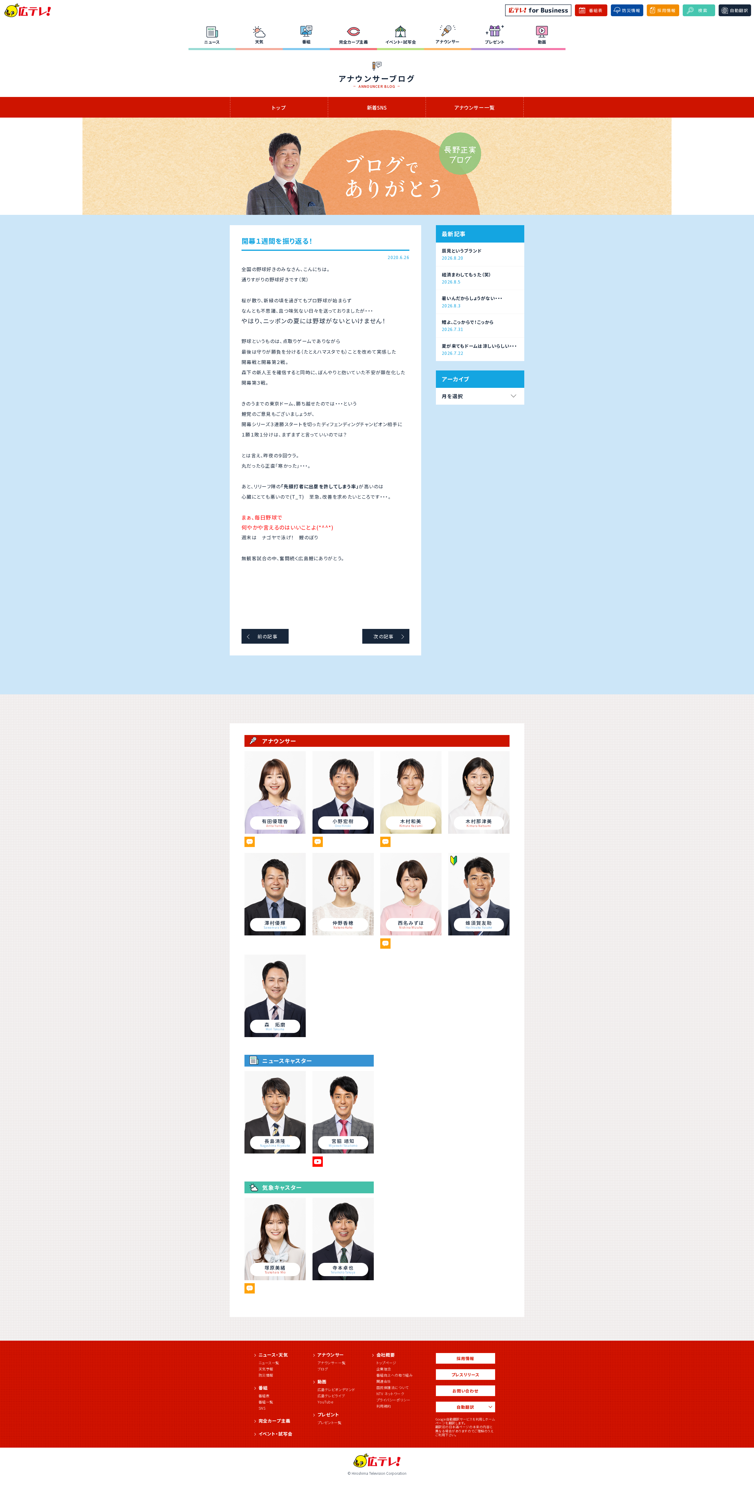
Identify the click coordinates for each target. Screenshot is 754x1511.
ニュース (212, 42)
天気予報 (266, 1368)
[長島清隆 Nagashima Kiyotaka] (275, 1151)
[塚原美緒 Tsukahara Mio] (275, 1278)
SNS (262, 1408)
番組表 (264, 1395)
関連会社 (383, 1381)
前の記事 (267, 636)
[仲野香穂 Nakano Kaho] (343, 933)
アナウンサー (448, 42)
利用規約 (383, 1405)
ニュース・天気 (273, 1355)
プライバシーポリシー (393, 1399)
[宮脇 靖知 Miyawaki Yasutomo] (343, 1151)
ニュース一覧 (269, 1362)
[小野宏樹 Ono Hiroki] (343, 831)
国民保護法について (392, 1387)
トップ (279, 107)
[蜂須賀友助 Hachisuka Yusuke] (479, 933)
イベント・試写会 (400, 42)
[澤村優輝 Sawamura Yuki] (275, 933)
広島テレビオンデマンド (336, 1389)
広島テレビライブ (331, 1395)
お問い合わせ (465, 1391)
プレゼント (495, 42)
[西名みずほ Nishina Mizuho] (411, 933)
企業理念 (383, 1368)
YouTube (325, 1401)
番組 (306, 42)
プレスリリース (465, 1374)
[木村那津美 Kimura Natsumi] (479, 831)
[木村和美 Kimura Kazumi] (411, 831)
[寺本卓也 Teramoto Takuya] (343, 1278)
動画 (542, 42)
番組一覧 (266, 1401)
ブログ (323, 1368)
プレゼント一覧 (330, 1422)
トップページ (386, 1362)
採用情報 (465, 1358)
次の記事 (383, 636)
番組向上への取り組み (394, 1374)
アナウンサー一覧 (474, 107)
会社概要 (385, 1355)
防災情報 (266, 1374)
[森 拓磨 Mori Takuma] (275, 1035)
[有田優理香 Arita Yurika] (275, 831)
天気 (259, 42)
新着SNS (377, 107)
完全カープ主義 (353, 42)
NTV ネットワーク (390, 1393)
